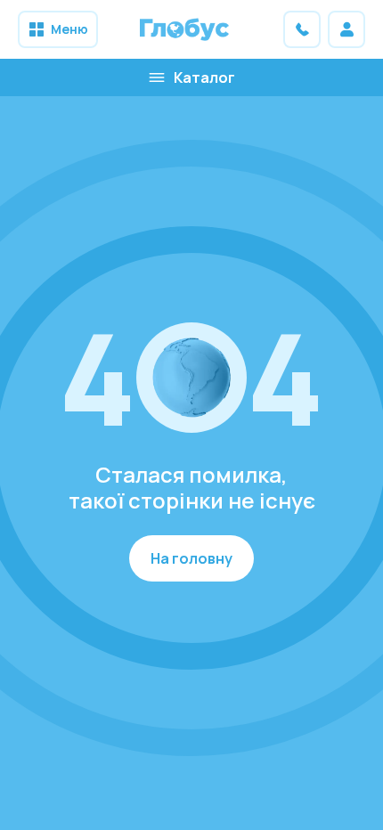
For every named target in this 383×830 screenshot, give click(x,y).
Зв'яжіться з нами (302, 29)
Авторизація (346, 29)
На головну (191, 558)
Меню (69, 28)
